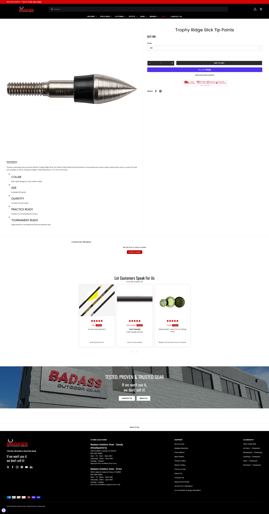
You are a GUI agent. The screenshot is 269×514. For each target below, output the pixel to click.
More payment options (204, 75)
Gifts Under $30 (249, 444)
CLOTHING (119, 16)
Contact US (127, 398)
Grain (149, 43)
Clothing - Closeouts (251, 456)
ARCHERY (91, 16)
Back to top (134, 427)
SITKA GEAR (105, 16)
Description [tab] (12, 162)
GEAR (142, 16)
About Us (143, 398)
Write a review (134, 252)
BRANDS (153, 16)
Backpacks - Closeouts (252, 452)
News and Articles (182, 482)
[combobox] (138, 9)
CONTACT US (176, 16)
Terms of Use (180, 469)
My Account (179, 444)
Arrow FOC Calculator (184, 486)
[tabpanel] (72, 196)
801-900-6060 (35, 2)
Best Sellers (179, 456)
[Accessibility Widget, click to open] (4, 510)
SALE (163, 16)
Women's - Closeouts (252, 465)
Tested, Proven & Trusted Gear (35, 506)
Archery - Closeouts (251, 448)
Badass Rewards (181, 448)
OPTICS (132, 16)
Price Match (180, 452)
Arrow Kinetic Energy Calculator (188, 490)
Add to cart (219, 63)
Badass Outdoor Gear (19, 506)
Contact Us (179, 477)
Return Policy (180, 465)
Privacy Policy (180, 461)
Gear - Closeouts (250, 461)
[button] (261, 9)
